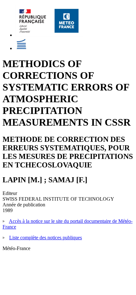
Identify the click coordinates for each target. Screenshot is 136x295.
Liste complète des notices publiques (45, 237)
